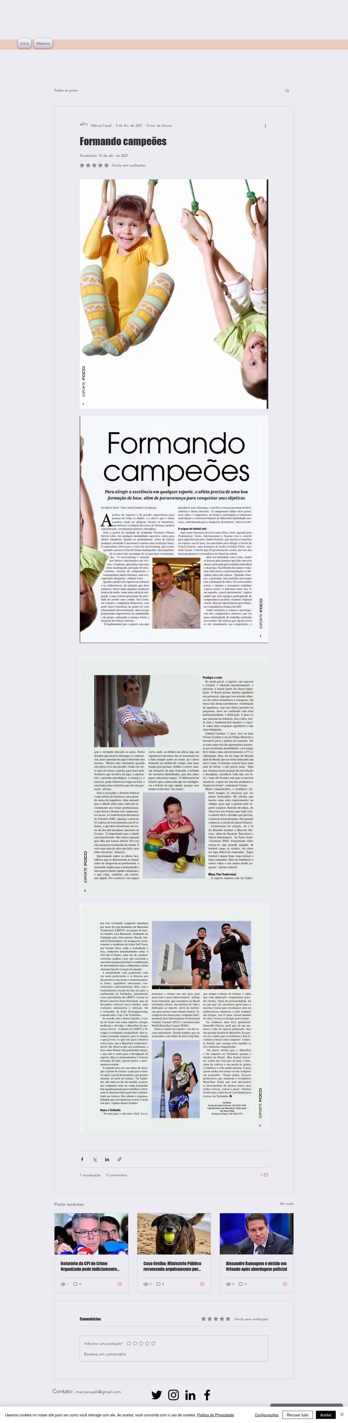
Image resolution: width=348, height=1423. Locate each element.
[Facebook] (207, 1395)
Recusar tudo (298, 1414)
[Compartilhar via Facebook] (82, 1159)
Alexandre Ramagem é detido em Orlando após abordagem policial (256, 1266)
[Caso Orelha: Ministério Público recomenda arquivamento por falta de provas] (174, 1234)
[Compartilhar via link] (119, 1159)
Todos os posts (66, 90)
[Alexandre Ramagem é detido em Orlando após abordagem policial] (256, 1234)
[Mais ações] (265, 125)
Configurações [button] (266, 1414)
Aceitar (325, 1414)
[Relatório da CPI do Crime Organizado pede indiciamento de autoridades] (91, 1234)
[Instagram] (173, 1395)
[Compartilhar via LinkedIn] (107, 1159)
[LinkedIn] (190, 1395)
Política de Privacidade (215, 1414)
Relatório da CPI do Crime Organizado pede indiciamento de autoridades (89, 1266)
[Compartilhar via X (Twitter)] (94, 1159)
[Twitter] (157, 1395)
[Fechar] (342, 1415)
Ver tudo (287, 1203)
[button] (287, 90)
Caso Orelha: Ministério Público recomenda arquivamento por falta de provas (172, 1266)
